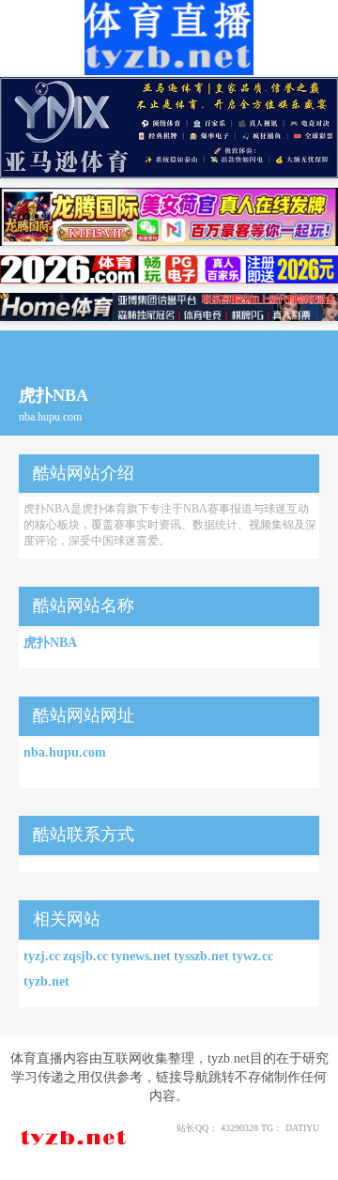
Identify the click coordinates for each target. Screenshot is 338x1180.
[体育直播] (169, 37)
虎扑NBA (50, 643)
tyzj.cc (41, 956)
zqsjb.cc (85, 956)
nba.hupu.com (64, 752)
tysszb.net (201, 956)
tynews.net (141, 956)
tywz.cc (252, 956)
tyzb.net (46, 981)
